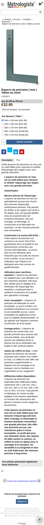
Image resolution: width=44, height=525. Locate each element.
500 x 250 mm (16, 131)
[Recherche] (40, 12)
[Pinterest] (21, 151)
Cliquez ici (22, 501)
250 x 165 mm (15, 124)
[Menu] (2, 4)
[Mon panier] (40, 4)
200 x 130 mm (15, 120)
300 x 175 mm (15, 127)
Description (7, 160)
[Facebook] (3, 151)
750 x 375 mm (16, 135)
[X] (9, 149)
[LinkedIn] (15, 151)
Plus (18, 160)
